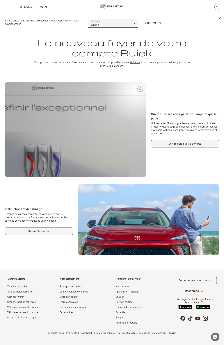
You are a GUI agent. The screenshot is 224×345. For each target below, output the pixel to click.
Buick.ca (135, 62)
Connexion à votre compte (185, 143)
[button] (215, 337)
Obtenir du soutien (39, 231)
